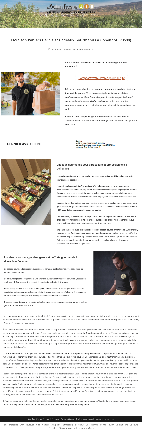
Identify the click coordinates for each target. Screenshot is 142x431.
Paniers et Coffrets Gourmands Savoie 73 (72, 49)
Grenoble (53, 428)
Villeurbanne (80, 428)
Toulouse (30, 424)
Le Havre (134, 424)
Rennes (94, 424)
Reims (103, 424)
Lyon (22, 424)
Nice (38, 424)
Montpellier (55, 424)
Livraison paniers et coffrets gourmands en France (94, 419)
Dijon (61, 428)
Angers (69, 428)
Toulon (111, 424)
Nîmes (91, 428)
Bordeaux (79, 424)
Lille (88, 424)
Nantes (45, 424)
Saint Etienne (122, 424)
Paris (5, 424)
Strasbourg (68, 424)
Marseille (13, 424)
